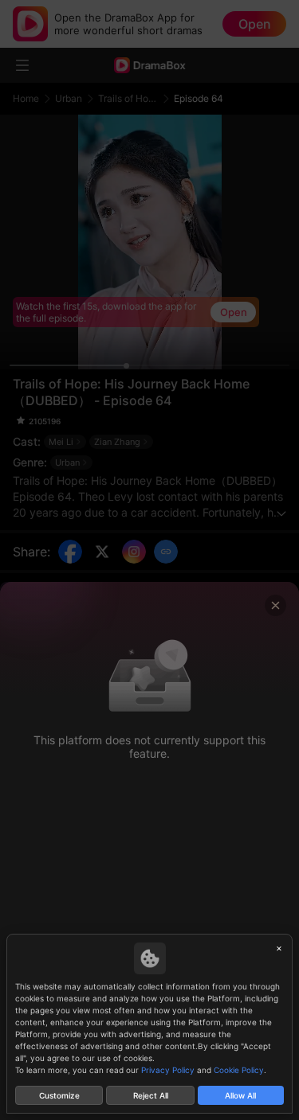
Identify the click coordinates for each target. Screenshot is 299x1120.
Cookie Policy (239, 1070)
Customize (59, 1095)
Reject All (150, 1095)
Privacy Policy (168, 1070)
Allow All (240, 1095)
